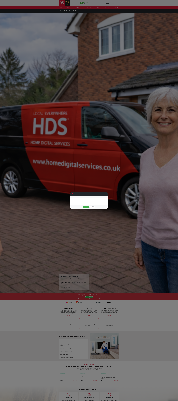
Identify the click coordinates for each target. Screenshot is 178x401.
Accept (86, 206)
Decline (93, 206)
